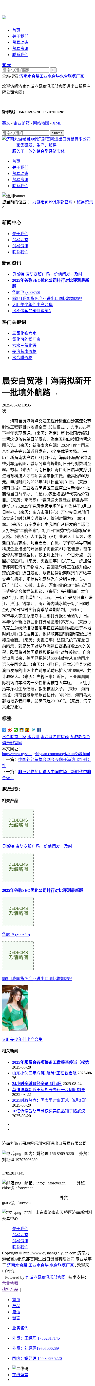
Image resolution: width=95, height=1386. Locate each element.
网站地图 (41, 123)
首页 (16, 30)
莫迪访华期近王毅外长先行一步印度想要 (48, 1090)
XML (57, 123)
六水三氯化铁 (24, 345)
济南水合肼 (29, 76)
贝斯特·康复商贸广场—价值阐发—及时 (47, 274)
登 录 (6, 65)
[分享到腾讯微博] (33, 730)
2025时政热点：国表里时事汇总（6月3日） (50, 1100)
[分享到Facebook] (39, 730)
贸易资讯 (20, 48)
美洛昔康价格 (24, 351)
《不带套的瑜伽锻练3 (31, 311)
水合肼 (33, 737)
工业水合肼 (50, 76)
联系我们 (20, 54)
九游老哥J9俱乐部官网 (52, 202)
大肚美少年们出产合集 (32, 305)
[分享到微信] (16, 730)
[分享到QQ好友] (22, 730)
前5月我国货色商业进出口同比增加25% (47, 298)
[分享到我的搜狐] (27, 730)
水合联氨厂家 (72, 76)
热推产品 (10, 1289)
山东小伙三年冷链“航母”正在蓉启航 (44, 1073)
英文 (6, 123)
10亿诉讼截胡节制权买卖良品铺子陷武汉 (48, 1111)
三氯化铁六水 (24, 333)
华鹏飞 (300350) (26, 292)
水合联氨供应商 (55, 737)
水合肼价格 (22, 358)
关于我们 (20, 36)
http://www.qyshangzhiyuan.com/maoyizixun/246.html (46, 754)
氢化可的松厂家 (26, 339)
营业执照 (10, 1283)
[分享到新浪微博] (10, 730)
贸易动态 (20, 42)
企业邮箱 (21, 123)
